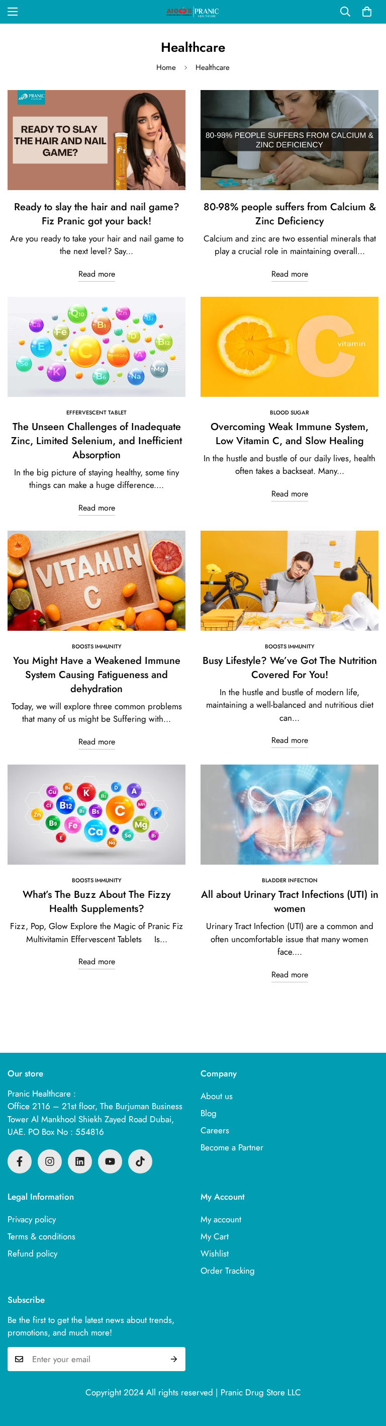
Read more (96, 274)
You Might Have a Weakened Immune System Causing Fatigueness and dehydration (96, 674)
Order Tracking (228, 1271)
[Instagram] (50, 1161)
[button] (366, 11)
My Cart (215, 1236)
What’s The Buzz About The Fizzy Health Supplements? (96, 901)
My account (221, 1219)
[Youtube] (110, 1161)
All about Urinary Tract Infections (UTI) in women (289, 901)
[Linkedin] (80, 1161)
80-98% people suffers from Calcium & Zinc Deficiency (290, 214)
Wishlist (215, 1253)
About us (217, 1096)
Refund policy (32, 1253)
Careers (215, 1130)
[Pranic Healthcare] (193, 12)
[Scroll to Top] (366, 1371)
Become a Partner (232, 1147)
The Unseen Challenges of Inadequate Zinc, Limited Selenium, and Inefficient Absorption (96, 441)
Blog (209, 1113)
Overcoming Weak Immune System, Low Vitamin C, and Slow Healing (289, 434)
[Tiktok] (140, 1161)
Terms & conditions (41, 1236)
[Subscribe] (174, 1359)
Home (166, 67)
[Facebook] (20, 1161)
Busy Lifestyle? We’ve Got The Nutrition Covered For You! (290, 667)
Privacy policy (32, 1219)
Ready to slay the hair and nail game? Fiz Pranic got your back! (96, 214)
